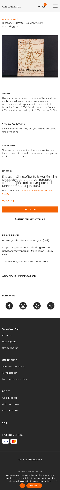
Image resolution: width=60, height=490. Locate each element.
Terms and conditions (13, 366)
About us (7, 335)
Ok (22, 485)
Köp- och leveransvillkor (14, 379)
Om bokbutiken (10, 347)
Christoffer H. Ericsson (32, 190)
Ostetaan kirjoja (10, 404)
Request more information (30, 218)
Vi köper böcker (10, 410)
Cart (41, 5)
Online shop (9, 360)
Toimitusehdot (9, 372)
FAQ (4, 422)
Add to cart (30, 209)
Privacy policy (34, 485)
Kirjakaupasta (9, 341)
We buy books (9, 397)
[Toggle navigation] (55, 6)
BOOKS (6, 391)
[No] (56, 480)
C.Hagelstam (10, 328)
